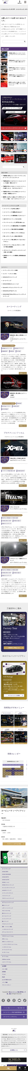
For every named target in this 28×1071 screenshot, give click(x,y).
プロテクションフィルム (8, 936)
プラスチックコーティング (7, 923)
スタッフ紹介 (4, 969)
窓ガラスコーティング (6, 913)
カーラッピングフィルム (7, 949)
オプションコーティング (8, 902)
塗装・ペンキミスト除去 (7, 926)
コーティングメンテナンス (7, 893)
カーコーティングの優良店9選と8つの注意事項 (15, 225)
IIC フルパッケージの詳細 (14, 695)
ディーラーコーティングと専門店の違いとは (14, 222)
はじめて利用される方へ (7, 979)
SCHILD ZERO (5, 871)
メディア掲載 (4, 982)
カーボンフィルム (5, 952)
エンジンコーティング (6, 918)
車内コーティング (5, 905)
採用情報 (4, 971)
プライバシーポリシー (6, 985)
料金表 (3, 977)
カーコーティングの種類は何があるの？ (13, 212)
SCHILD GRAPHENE (6, 874)
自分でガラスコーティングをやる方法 (12, 219)
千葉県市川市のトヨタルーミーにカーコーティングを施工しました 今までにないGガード (17, 69)
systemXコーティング (6, 890)
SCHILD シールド (5, 882)
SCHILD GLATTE (5, 879)
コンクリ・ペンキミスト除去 (9, 273)
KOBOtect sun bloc (6, 959)
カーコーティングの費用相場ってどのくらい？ (15, 215)
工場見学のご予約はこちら (14, 647)
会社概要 (4, 966)
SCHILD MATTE (5, 877)
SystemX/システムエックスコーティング (12, 287)
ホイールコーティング (6, 916)
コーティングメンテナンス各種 (10, 270)
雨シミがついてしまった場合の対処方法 (13, 236)
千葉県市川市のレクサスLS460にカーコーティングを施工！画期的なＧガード (17, 75)
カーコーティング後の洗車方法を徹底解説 (13, 229)
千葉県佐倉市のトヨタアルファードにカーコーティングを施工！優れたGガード (17, 61)
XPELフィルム (5, 939)
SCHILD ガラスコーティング (8, 884)
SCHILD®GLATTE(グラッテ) (10, 290)
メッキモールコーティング (7, 929)
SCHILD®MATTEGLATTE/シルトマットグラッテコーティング (14, 295)
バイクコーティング (6, 895)
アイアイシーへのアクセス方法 (14, 843)
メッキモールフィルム (6, 947)
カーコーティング (7, 280)
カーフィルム (5, 956)
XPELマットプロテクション (7, 941)
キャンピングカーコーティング (8, 887)
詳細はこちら (22, 373)
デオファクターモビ (6, 910)
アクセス (4, 974)
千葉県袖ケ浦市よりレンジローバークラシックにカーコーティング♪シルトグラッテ (17, 54)
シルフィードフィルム (6, 962)
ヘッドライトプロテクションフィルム (9, 944)
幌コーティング (5, 921)
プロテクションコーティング (8, 898)
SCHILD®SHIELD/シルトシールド (11, 284)
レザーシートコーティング (7, 908)
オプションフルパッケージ (7, 932)
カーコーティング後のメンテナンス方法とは (14, 232)
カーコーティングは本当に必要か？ (12, 208)
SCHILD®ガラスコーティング (10, 277)
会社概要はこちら (14, 1050)
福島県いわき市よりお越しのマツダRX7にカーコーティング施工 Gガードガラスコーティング (17, 83)
